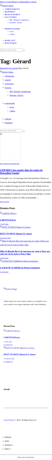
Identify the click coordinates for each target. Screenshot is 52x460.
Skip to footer (31, 2)
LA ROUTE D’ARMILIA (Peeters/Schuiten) (20, 268)
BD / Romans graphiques (9, 164)
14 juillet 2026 (5, 238)
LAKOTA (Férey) (8, 220)
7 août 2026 (4, 224)
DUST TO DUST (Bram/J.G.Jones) (16, 233)
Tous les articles (11, 68)
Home (2, 68)
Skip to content (6, 2)
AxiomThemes (9, 420)
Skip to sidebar (19, 2)
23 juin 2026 (4, 258)
